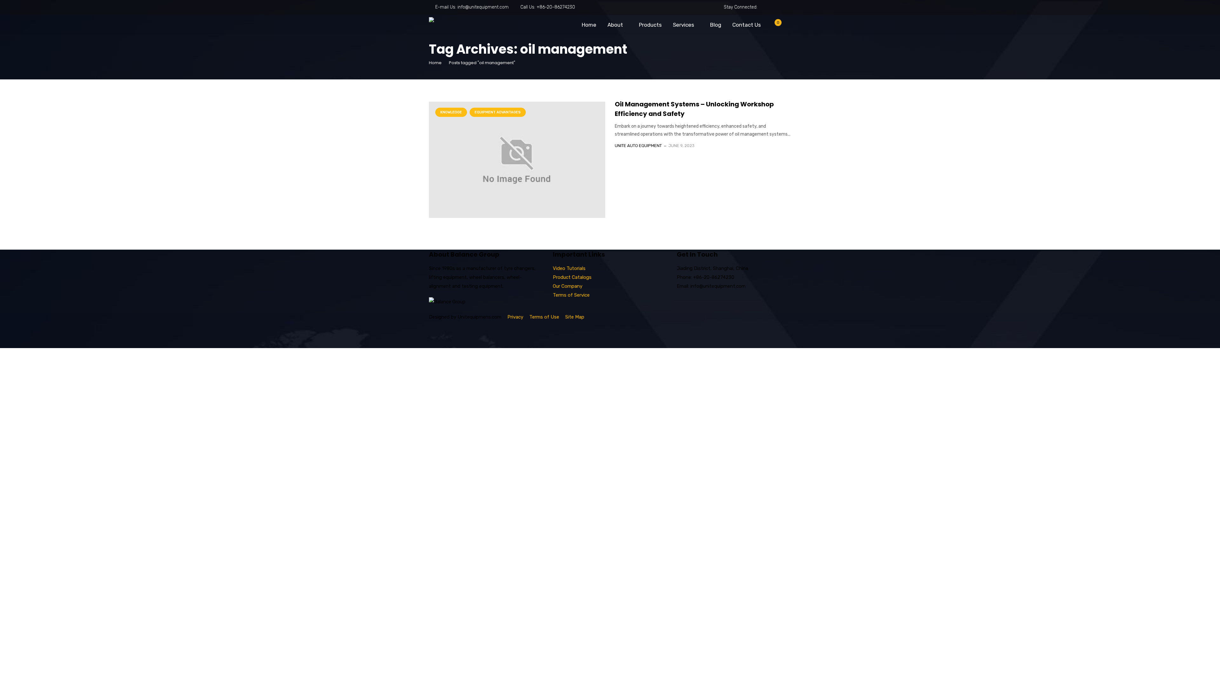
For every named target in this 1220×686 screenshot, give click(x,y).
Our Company (567, 286)
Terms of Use (544, 317)
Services (683, 25)
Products (650, 25)
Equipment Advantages (498, 112)
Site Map (574, 317)
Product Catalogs (572, 277)
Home (589, 25)
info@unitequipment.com (483, 7)
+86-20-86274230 (556, 7)
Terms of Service (571, 295)
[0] (773, 26)
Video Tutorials (569, 268)
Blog (715, 25)
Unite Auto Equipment (638, 145)
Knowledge (451, 112)
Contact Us (746, 25)
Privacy (515, 317)
